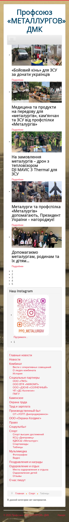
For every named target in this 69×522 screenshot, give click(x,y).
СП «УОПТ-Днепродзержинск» (30, 414)
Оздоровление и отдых (24, 466)
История (17, 373)
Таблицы (18, 447)
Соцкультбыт (17, 426)
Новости (14, 359)
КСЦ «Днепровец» (23, 437)
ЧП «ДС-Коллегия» (24, 390)
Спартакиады (20, 443)
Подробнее (17, 80)
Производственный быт (25, 410)
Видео (16, 457)
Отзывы (17, 476)
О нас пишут (17, 480)
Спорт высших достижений (28, 434)
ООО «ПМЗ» (20, 381)
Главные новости (20, 355)
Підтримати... (21, 337)
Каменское (16, 397)
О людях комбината (24, 370)
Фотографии (20, 454)
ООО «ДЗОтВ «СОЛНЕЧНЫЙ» (30, 387)
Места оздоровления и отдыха (30, 469)
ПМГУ (16, 393)
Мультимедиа (18, 451)
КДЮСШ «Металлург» (25, 440)
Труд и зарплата (19, 406)
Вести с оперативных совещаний (32, 367)
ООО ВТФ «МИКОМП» (26, 384)
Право (13, 422)
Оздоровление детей (25, 472)
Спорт (13, 431)
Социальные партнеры (24, 377)
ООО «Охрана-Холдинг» (25, 418)
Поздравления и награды (26, 461)
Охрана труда (18, 402)
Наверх (61, 515)
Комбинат (15, 363)
